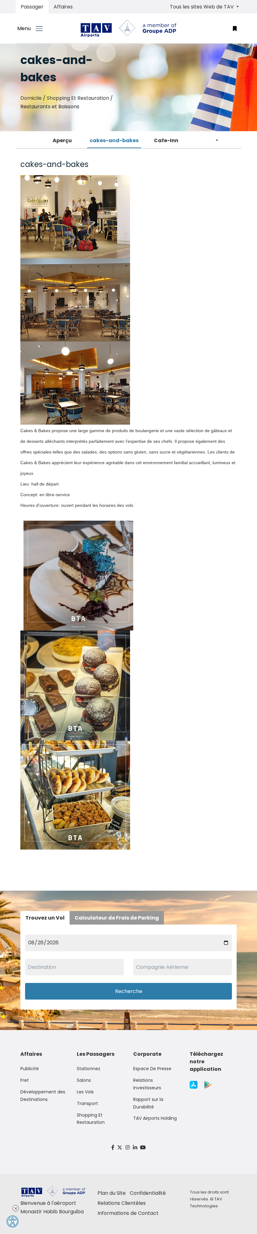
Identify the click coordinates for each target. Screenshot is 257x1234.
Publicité (29, 1068)
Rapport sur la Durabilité (148, 1103)
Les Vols (85, 1092)
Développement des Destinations (42, 1096)
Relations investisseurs (147, 1084)
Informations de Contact (128, 1213)
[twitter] (120, 1147)
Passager (32, 6)
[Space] (128, 29)
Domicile (31, 98)
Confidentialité (148, 1193)
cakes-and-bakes (114, 140)
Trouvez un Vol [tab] (45, 917)
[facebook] (113, 1147)
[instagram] (127, 1147)
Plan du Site (111, 1193)
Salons (84, 1080)
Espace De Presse (152, 1068)
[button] (234, 28)
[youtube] (143, 1147)
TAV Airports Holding (155, 1118)
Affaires (63, 6)
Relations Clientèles (121, 1203)
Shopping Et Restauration (78, 98)
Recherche (128, 991)
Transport (87, 1103)
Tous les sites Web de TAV (202, 6)
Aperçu (62, 140)
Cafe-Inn (166, 140)
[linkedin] (135, 1147)
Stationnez (88, 1068)
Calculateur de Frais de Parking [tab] (117, 917)
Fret (24, 1080)
